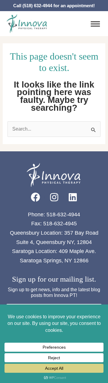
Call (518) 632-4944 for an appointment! (54, 5)
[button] (95, 25)
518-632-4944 (63, 215)
